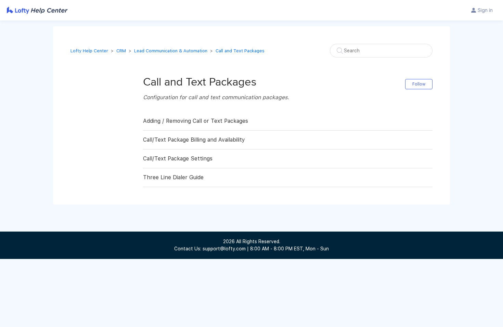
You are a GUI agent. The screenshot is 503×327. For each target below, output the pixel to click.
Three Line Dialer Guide (173, 177)
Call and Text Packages (240, 50)
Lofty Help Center (89, 50)
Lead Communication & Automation (170, 50)
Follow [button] (418, 84)
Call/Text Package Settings (177, 158)
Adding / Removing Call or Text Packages (195, 121)
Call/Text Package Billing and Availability (194, 139)
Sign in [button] (485, 10)
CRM (121, 50)
